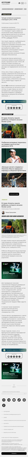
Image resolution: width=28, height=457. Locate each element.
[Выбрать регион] (19, 3)
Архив (5, 417)
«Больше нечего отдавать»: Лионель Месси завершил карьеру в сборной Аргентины (14, 168)
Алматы (4, 216)
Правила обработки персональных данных (15, 420)
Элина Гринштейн (11, 212)
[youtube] (14, 400)
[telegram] (9, 400)
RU (22, 3)
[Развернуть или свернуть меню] (25, 3)
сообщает (9, 38)
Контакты (6, 423)
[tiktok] (19, 400)
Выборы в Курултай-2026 (10, 432)
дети (11, 216)
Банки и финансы (7, 9)
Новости (4, 199)
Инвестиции (18, 9)
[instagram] (3, 400)
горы (8, 216)
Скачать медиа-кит (8, 429)
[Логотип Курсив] (6, 2)
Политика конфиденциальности (12, 414)
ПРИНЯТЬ (14, 453)
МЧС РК (14, 216)
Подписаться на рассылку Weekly (11, 391)
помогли (16, 334)
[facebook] (3, 405)
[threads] (24, 400)
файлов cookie (21, 450)
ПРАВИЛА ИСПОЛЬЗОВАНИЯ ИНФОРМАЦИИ (14, 426)
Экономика (6, 4)
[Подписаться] (25, 393)
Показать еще (14, 194)
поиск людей (20, 216)
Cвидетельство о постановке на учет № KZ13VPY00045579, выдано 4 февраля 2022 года (12, 444)
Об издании (7, 411)
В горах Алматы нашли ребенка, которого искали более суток (12, 119)
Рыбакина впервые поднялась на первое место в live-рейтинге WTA (14, 144)
